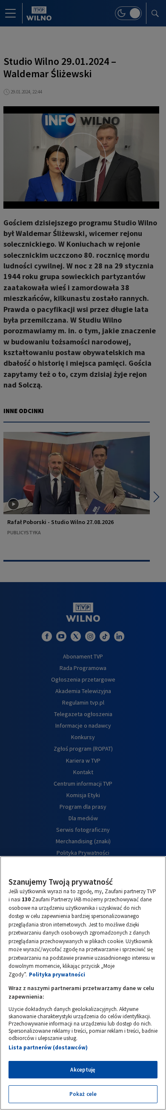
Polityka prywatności (57, 974)
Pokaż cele (83, 1094)
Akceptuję (82, 1069)
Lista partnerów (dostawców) (48, 1047)
